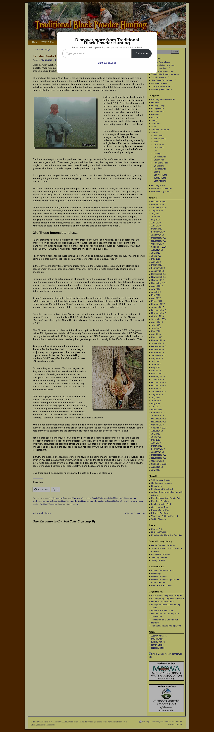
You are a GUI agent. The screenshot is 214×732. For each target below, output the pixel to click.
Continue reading (107, 62)
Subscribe (142, 53)
